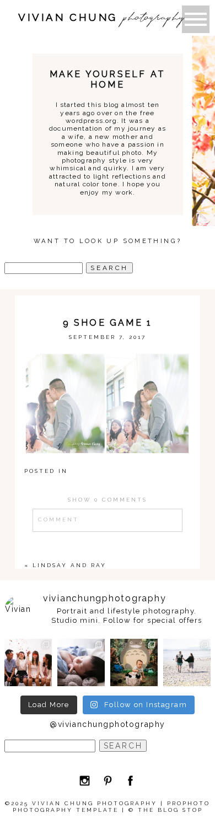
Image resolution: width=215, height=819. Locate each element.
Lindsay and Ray (69, 565)
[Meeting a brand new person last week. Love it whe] (81, 662)
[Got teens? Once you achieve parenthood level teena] (28, 662)
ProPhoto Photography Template (112, 806)
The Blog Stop (170, 810)
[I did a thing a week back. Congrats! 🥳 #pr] (187, 662)
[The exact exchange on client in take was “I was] (134, 662)
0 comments (107, 500)
